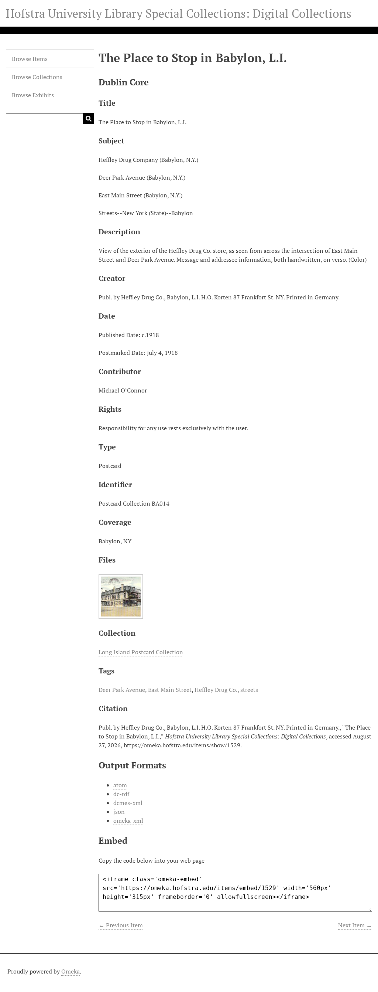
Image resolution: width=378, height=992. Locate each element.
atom (120, 785)
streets (249, 690)
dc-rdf (121, 794)
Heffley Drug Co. (216, 690)
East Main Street (170, 690)
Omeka (70, 971)
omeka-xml (128, 820)
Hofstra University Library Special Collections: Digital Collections (178, 13)
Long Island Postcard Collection (141, 652)
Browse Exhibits (33, 95)
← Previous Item (121, 925)
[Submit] (88, 118)
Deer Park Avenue (122, 690)
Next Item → (355, 925)
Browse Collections (37, 77)
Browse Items (30, 59)
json (119, 812)
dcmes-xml (127, 803)
